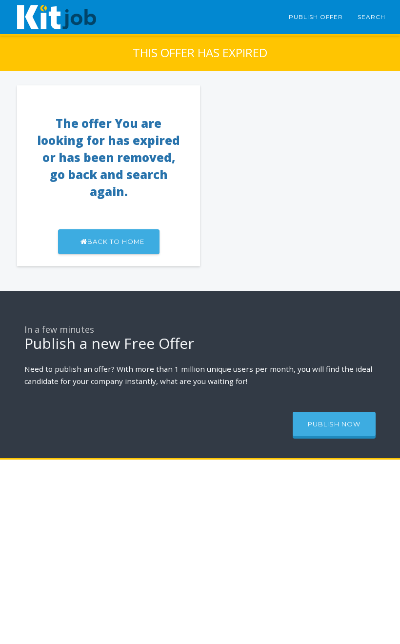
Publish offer (316, 16)
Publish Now (334, 424)
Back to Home (115, 241)
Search (371, 16)
